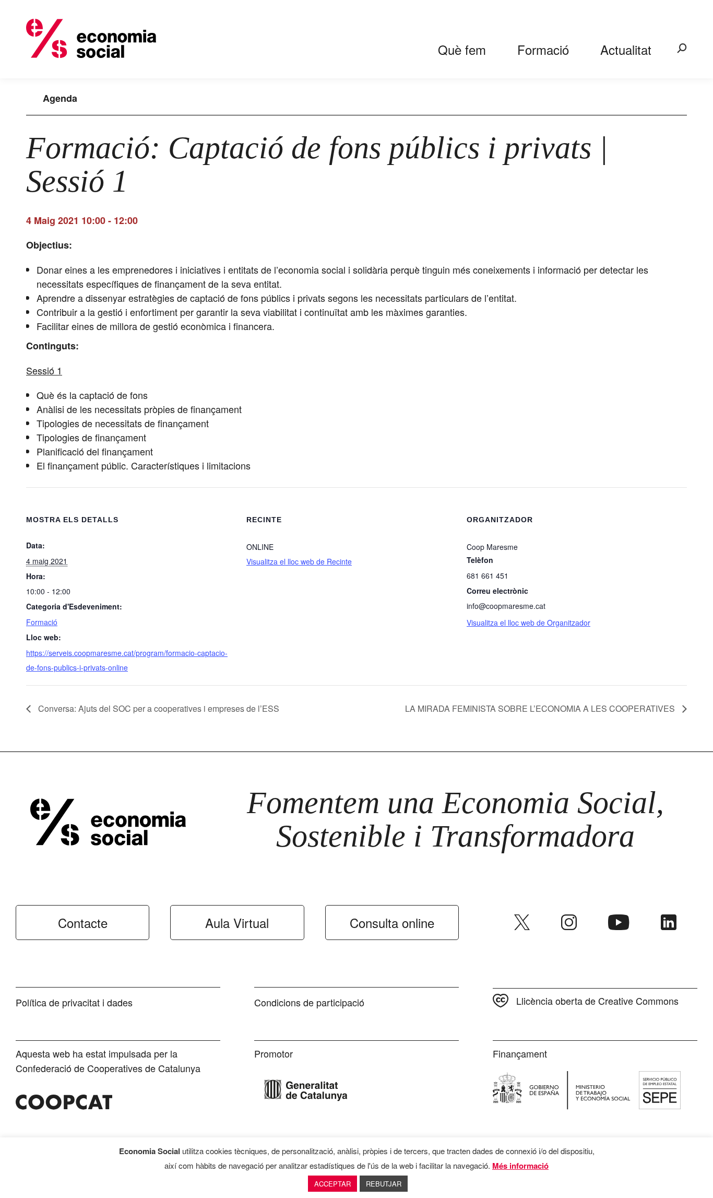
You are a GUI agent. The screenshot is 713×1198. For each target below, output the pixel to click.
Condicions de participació (309, 1002)
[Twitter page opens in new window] (522, 922)
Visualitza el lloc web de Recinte (299, 561)
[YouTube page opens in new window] (618, 922)
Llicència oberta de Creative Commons (597, 1000)
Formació (41, 622)
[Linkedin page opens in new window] (668, 922)
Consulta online (392, 922)
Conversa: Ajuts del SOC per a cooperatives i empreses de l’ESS (157, 708)
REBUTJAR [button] (383, 1184)
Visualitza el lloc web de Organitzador (528, 622)
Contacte (83, 922)
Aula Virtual (237, 922)
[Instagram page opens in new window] (569, 922)
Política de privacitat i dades (74, 1002)
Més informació (520, 1165)
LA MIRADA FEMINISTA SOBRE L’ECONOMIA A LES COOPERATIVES (541, 708)
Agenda (60, 98)
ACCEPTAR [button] (332, 1184)
